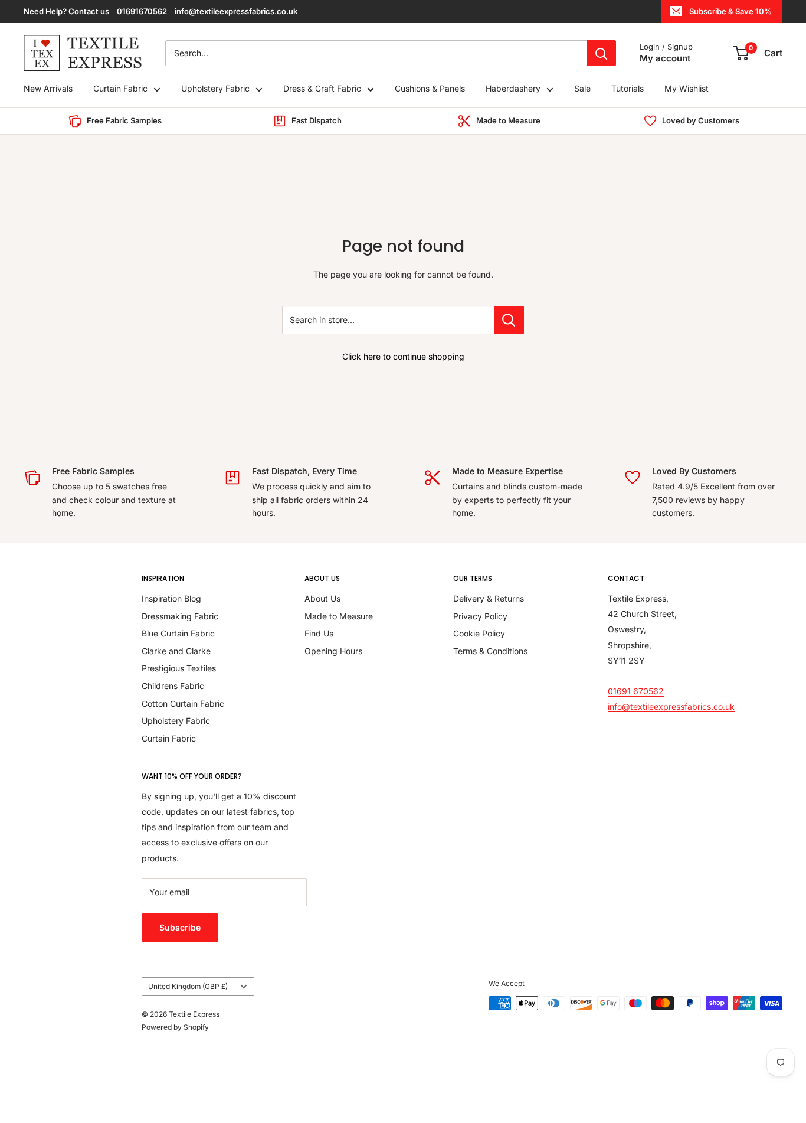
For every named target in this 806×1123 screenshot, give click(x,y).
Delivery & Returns (488, 598)
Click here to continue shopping (403, 356)
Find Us (318, 633)
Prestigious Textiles (179, 668)
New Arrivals (48, 89)
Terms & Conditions (490, 651)
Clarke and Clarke (176, 651)
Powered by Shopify (175, 1027)
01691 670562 (636, 691)
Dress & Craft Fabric (322, 89)
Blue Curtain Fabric (178, 633)
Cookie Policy (479, 633)
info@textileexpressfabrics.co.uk (236, 11)
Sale (582, 89)
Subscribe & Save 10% (730, 11)
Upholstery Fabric (215, 89)
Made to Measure (338, 616)
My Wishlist (686, 89)
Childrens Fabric (173, 686)
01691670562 (142, 11)
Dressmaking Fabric (180, 616)
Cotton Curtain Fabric (183, 703)
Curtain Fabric (120, 89)
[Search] (601, 53)
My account (665, 58)
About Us (322, 598)
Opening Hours (333, 651)
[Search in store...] (509, 320)
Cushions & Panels (430, 89)
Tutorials (627, 89)
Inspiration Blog (171, 598)
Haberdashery (513, 89)
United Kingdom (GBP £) (188, 986)
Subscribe (180, 927)
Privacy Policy (480, 616)
